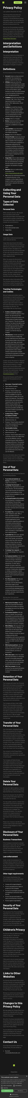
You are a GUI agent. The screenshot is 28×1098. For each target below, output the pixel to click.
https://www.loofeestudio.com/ (14, 173)
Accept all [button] (7, 1090)
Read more (19, 1083)
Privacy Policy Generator (9, 38)
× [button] (26, 1076)
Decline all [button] (20, 1090)
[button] (25, 2)
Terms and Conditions (14, 1074)
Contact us (18, 2)
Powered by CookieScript (14, 1096)
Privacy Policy (14, 1071)
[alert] (14, 1086)
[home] (3, 2)
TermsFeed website (8, 374)
